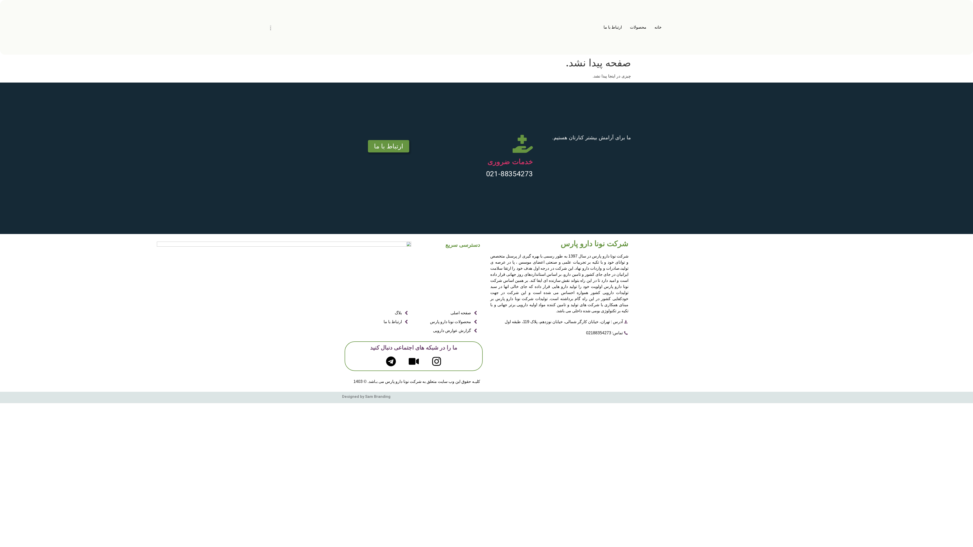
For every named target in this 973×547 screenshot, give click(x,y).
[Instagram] (437, 361)
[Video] (414, 361)
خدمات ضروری (510, 162)
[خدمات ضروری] (523, 144)
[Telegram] (391, 361)
